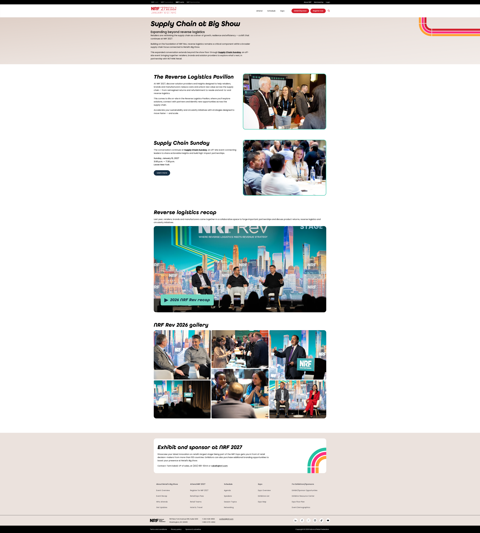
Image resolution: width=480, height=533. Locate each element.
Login (328, 2)
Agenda (227, 490)
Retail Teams (196, 502)
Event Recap (161, 496)
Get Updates (161, 507)
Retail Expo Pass (197, 496)
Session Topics (230, 502)
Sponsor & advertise (193, 529)
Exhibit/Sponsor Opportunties (304, 490)
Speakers (228, 496)
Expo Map (262, 502)
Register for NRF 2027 (199, 490)
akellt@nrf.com (220, 465)
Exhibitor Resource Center (303, 496)
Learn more (162, 173)
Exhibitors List (263, 496)
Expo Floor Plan (298, 502)
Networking (229, 507)
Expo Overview (264, 490)
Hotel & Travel (196, 507)
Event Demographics (301, 507)
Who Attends (162, 502)
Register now (318, 11)
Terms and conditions (158, 529)
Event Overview (163, 490)
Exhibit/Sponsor (300, 11)
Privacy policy (176, 529)
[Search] (329, 11)
